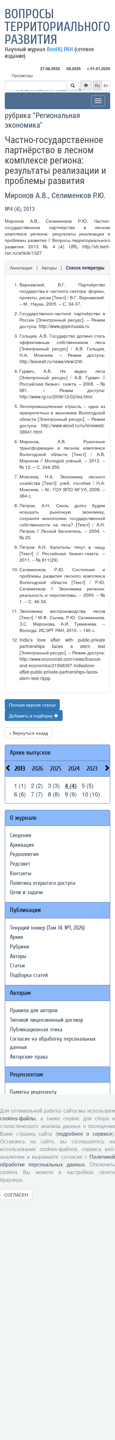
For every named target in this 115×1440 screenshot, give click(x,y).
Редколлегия (24, 854)
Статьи (17, 965)
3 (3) (54, 785)
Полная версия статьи (32, 704)
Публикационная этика (36, 1029)
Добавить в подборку (31, 715)
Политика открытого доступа (42, 883)
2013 (20, 768)
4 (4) (71, 785)
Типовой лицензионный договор (46, 1020)
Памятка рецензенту (33, 1092)
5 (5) (88, 785)
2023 (92, 768)
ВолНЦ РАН (60, 49)
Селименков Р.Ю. (78, 195)
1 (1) (20, 785)
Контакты (20, 873)
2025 (55, 768)
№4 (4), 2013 (20, 208)
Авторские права (29, 1056)
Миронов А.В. (26, 195)
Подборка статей (29, 975)
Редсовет (20, 863)
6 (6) (20, 794)
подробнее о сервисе (84, 1134)
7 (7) (37, 794)
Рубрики (19, 946)
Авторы (49, 267)
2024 (74, 768)
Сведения (20, 835)
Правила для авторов (33, 1010)
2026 (37, 768)
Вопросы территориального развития (57, 26)
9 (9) (71, 794)
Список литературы (85, 268)
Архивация (22, 845)
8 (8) (54, 794)
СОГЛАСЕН (16, 1194)
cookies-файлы (18, 1118)
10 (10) (91, 794)
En (105, 85)
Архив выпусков (30, 752)
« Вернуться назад (28, 733)
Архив (16, 937)
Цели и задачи (26, 892)
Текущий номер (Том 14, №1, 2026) (47, 927)
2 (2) (37, 785)
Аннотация (21, 267)
